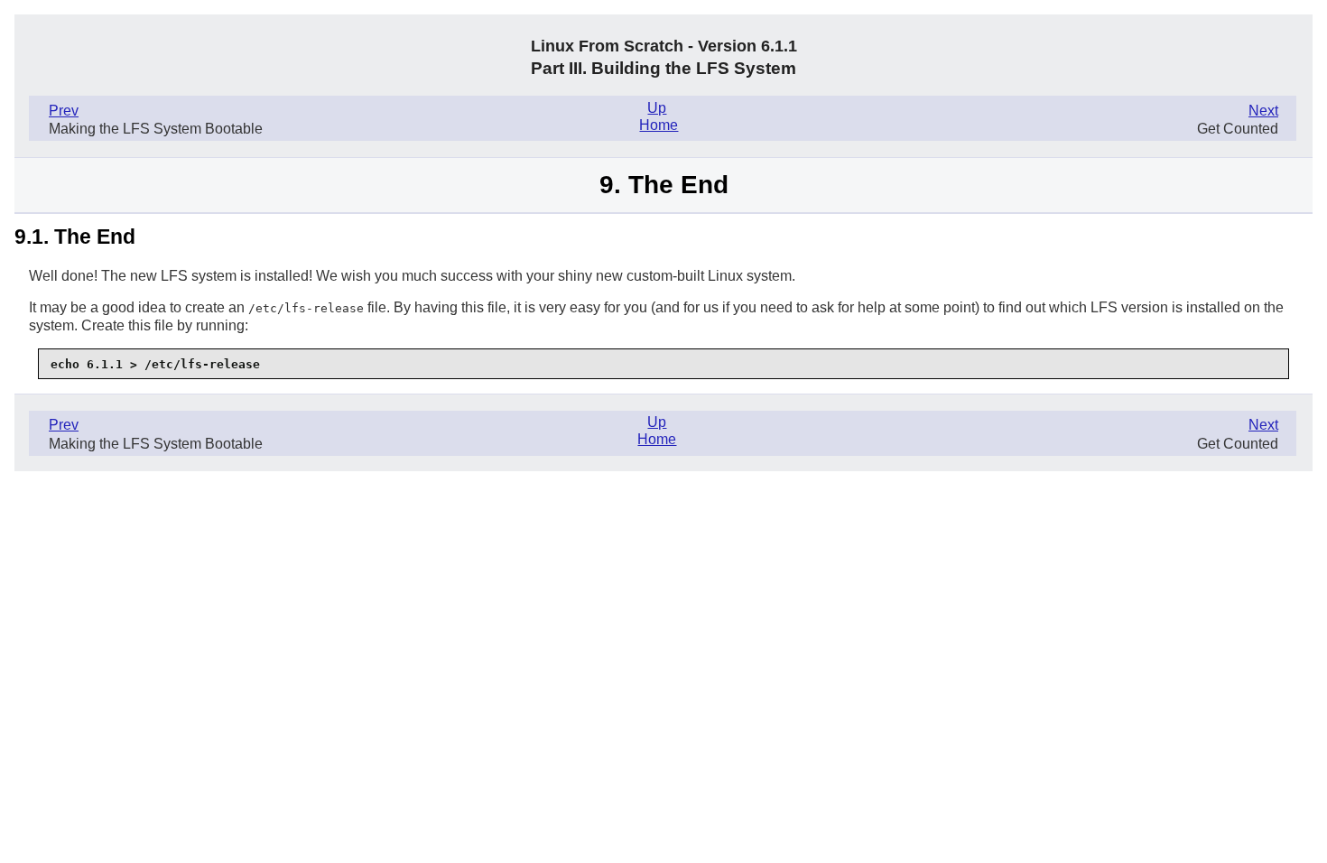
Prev (64, 110)
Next (1263, 110)
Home (658, 125)
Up (656, 108)
